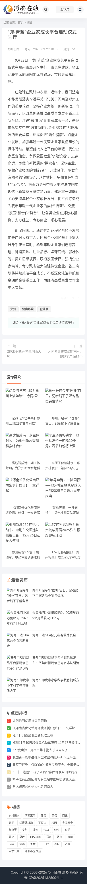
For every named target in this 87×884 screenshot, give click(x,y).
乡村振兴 (14, 815)
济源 (67, 844)
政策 (43, 815)
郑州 (13, 309)
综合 (30, 22)
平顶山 (42, 823)
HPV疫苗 (35, 837)
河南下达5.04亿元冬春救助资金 (54, 635)
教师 (59, 837)
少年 (11, 844)
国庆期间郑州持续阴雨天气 (24, 354)
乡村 (32, 844)
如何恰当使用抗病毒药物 (29, 720)
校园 (54, 823)
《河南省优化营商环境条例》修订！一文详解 (43, 728)
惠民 (11, 823)
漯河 (35, 830)
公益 (67, 830)
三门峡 (45, 844)
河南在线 (58, 872)
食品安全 (67, 823)
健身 (57, 830)
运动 (70, 837)
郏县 (11, 837)
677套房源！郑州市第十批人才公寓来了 (40, 750)
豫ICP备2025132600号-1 (43, 878)
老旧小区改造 (33, 851)
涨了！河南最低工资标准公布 (32, 735)
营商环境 (28, 309)
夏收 (22, 837)
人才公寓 (14, 851)
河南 (22, 844)
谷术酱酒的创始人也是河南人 (32, 786)
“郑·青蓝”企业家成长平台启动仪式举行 (47, 322)
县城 (57, 844)
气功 (46, 830)
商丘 (65, 815)
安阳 (24, 830)
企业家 (44, 309)
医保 (54, 815)
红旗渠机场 (26, 823)
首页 (21, 22)
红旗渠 (13, 830)
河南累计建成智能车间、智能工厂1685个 (65, 354)
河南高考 (30, 815)
